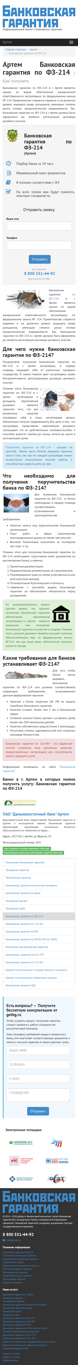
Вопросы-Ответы (11, 1353)
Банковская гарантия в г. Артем (18, 1294)
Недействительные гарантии (17, 1275)
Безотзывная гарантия (14, 1279)
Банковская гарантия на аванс (23, 893)
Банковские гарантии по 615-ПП (25, 954)
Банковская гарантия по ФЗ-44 (18, 1252)
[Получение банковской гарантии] (39, 16)
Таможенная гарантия (18, 877)
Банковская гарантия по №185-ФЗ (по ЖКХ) (31, 939)
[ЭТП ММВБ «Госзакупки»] (57, 1160)
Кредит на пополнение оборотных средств (31, 977)
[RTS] (21, 1160)
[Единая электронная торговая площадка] (21, 1178)
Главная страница (15, 49)
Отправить (40, 259)
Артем (7, 42)
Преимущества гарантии (15, 1272)
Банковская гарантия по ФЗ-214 (24, 916)
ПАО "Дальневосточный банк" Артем (36, 814)
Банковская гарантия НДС (21, 985)
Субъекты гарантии (12, 1282)
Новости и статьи (11, 1357)
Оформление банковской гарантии (20, 1259)
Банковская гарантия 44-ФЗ (22, 931)
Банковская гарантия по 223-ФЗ (24, 924)
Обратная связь (10, 1360)
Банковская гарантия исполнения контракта (31, 885)
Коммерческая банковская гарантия (27, 947)
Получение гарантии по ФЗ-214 (28, 447)
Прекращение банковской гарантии (21, 1265)
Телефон (11, 238)
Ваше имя (12, 219)
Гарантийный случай (13, 1262)
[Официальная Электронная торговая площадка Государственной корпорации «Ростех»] (57, 1142)
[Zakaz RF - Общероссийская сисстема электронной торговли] (57, 1178)
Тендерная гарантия (17, 870)
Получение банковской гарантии (25, 862)
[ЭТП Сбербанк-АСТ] (21, 1142)
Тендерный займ (15, 908)
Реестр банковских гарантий (17, 1269)
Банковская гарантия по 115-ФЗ (24, 962)
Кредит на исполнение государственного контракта (36, 970)
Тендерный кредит (17, 901)
